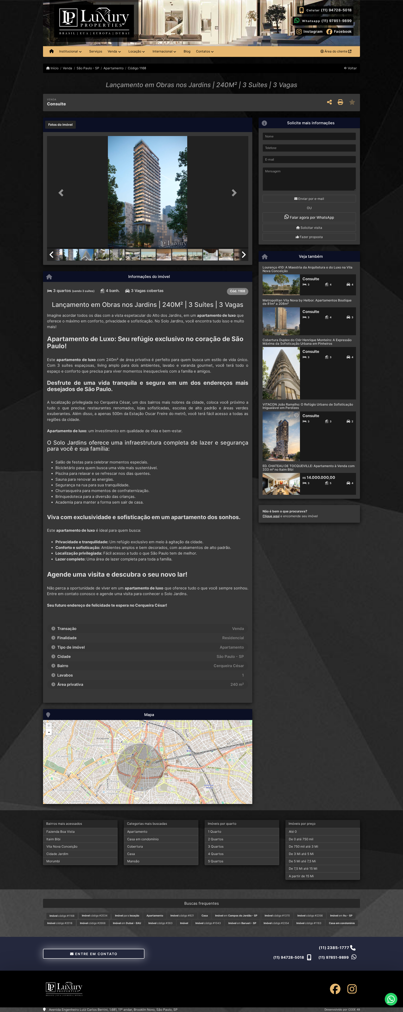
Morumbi (53, 861)
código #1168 (62, 915)
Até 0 (293, 832)
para (127, 915)
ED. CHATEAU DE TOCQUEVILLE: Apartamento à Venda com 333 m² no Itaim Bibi (309, 467)
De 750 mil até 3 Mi (303, 846)
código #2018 (59, 923)
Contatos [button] (203, 51)
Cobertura (135, 846)
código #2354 (276, 923)
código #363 (160, 923)
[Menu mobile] (51, 51)
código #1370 (277, 915)
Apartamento (113, 68)
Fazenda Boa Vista (60, 832)
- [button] (48, 732)
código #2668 (93, 923)
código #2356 (310, 915)
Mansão (133, 861)
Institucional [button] (68, 51)
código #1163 (308, 923)
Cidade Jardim (57, 854)
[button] (62, 193)
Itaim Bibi (53, 839)
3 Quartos (216, 846)
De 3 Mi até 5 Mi (301, 854)
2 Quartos (215, 839)
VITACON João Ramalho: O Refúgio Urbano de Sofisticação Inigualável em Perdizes (308, 406)
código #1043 (208, 923)
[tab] (60, 125)
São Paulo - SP (88, 68)
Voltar (352, 68)
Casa (131, 854)
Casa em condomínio (143, 839)
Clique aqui (271, 516)
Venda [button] (112, 51)
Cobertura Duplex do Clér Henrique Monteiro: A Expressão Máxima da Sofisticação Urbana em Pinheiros (307, 342)
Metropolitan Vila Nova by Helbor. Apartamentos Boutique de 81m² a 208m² (307, 302)
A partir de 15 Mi (301, 876)
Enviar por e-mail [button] (310, 199)
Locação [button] (134, 51)
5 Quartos (215, 861)
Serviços (95, 51)
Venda (67, 68)
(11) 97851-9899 (336, 21)
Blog (187, 51)
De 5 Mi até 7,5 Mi (302, 861)
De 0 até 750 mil (301, 839)
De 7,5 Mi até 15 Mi (303, 869)
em (236, 915)
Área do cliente (336, 51)
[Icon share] (335, 989)
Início (54, 68)
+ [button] (48, 725)
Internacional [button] (163, 51)
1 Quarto (214, 832)
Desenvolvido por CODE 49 (342, 1009)
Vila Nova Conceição (61, 846)
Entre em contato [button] (96, 954)
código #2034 (94, 915)
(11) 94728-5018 (336, 10)
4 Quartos (216, 854)
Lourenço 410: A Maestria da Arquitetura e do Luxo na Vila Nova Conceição (307, 269)
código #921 (182, 915)
